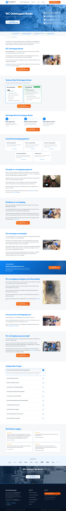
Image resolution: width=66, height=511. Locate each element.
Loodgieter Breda (32, 501)
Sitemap (59, 509)
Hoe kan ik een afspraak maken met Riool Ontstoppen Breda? (18, 370)
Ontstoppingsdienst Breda (13, 326)
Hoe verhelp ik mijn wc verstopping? (13, 418)
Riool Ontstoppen (14, 192)
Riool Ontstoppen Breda (24, 2)
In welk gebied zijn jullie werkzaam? (13, 404)
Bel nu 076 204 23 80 (49, 493)
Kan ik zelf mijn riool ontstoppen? (13, 409)
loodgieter (32, 190)
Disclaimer (55, 509)
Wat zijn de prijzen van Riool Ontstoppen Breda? (15, 391)
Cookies (52, 509)
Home (6, 37)
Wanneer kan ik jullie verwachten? (13, 382)
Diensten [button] (33, 2)
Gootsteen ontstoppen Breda (33, 494)
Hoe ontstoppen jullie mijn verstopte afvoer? (15, 413)
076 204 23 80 (8, 65)
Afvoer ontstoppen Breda (33, 492)
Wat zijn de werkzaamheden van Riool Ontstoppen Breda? (17, 400)
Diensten (9, 37)
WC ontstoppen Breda (32, 497)
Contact (43, 2)
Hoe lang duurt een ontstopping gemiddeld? (15, 387)
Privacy (49, 509)
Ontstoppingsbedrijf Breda (33, 499)
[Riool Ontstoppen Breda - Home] (10, 2)
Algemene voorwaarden (44, 509)
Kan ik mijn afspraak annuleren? (12, 378)
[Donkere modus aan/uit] (64, 2)
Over (38, 2)
